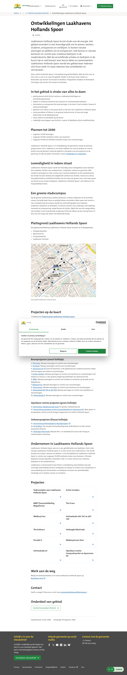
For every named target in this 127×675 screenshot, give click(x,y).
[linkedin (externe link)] (65, 645)
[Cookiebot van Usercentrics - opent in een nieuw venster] (97, 322)
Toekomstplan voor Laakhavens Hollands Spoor (47, 491)
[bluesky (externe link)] (69, 645)
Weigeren (63, 351)
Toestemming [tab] (33, 329)
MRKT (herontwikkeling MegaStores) (43, 504)
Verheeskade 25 (40, 551)
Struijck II (37, 540)
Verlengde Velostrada (75, 530)
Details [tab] (63, 329)
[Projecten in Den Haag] (24, 13)
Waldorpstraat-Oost (75, 540)
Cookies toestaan (92, 351)
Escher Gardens (72, 490)
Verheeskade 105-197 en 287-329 (79, 518)
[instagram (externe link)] (61, 645)
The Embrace (39, 530)
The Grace (70, 503)
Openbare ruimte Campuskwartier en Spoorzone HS (79, 553)
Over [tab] (93, 329)
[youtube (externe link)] (57, 645)
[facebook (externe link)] (49, 645)
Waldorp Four (39, 517)
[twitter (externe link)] (53, 645)
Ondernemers (50, 6)
